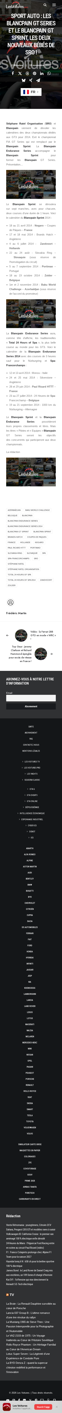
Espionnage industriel (32, 819)
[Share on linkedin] (41, 73)
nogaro (39, 542)
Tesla (30, 1115)
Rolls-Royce (30, 1091)
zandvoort (46, 580)
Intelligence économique (32, 813)
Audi (30, 872)
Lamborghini (30, 994)
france (12, 542)
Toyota (30, 1121)
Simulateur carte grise (30, 1144)
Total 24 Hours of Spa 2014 (21, 580)
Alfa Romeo (29, 854)
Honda (30, 951)
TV (12, 1295)
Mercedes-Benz (29, 1042)
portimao (35, 548)
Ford (29, 945)
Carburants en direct (30, 1199)
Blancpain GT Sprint (18, 532)
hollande (25, 542)
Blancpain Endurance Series (23, 521)
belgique (12, 515)
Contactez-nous (31, 745)
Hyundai (30, 957)
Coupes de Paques (36, 537)
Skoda (30, 1103)
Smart (30, 1109)
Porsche (30, 1079)
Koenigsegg (29, 988)
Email (9, 693)
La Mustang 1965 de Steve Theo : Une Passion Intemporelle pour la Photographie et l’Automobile (30, 1326)
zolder (12, 585)
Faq (31, 739)
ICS (32, 837)
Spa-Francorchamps (18, 558)
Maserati (29, 1024)
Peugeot (30, 1073)
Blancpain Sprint (42, 532)
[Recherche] (43, 4)
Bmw (30, 885)
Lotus (30, 1018)
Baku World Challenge (37, 510)
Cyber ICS (32, 825)
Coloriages (29, 1156)
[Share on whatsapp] (48, 73)
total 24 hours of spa (19, 575)
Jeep (30, 976)
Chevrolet (30, 903)
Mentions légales (31, 751)
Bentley (30, 879)
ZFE (30, 1162)
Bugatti (30, 891)
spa (44, 553)
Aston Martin (30, 866)
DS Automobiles (30, 927)
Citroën (30, 909)
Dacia (30, 921)
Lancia (30, 1000)
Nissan (30, 1055)
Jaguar (29, 970)
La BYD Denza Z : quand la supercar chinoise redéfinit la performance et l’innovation (27, 1367)
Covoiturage (29, 1168)
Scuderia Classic (32, 780)
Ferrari (30, 933)
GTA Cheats (32, 795)
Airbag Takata (30, 1187)
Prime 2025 (30, 1181)
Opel (30, 1061)
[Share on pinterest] (34, 73)
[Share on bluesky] (23, 80)
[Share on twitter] (20, 73)
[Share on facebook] (12, 73)
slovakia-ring (15, 553)
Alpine (30, 860)
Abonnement (31, 733)
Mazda (30, 1030)
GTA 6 (32, 789)
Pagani (30, 1067)
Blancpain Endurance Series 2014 (25, 526)
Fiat (30, 939)
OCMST (32, 831)
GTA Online (32, 801)
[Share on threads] (27, 73)
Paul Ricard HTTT (17, 548)
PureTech (29, 1193)
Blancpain (27, 515)
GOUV (29, 1175)
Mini (30, 1048)
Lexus (30, 1012)
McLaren (30, 1036)
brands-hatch (15, 537)
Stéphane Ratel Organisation (23, 569)
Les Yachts (32, 774)
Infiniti (30, 964)
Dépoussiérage (32, 807)
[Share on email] (38, 80)
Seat (30, 1097)
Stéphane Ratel (16, 564)
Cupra (30, 915)
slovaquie (32, 553)
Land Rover (29, 1006)
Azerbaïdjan (14, 510)
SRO (36, 558)
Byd (30, 897)
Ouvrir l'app (43, 1407)
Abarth (29, 848)
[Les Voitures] (17, 5)
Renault (30, 1085)
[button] (54, 5)
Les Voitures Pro (32, 768)
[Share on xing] (30, 80)
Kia (29, 982)
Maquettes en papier (30, 1150)
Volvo (30, 1133)
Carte (31, 726)
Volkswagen (30, 1127)
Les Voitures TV (32, 762)
